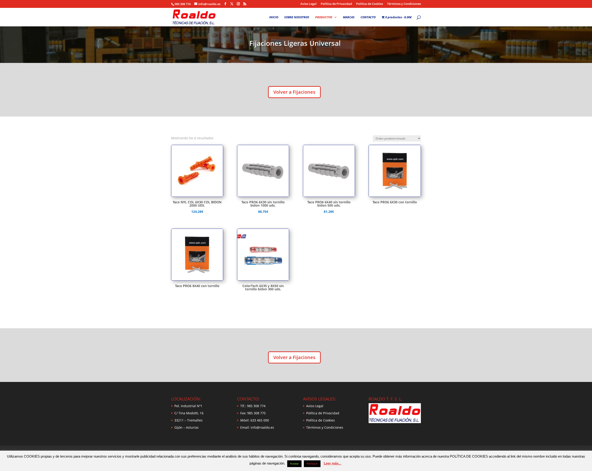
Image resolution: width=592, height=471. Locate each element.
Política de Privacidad (336, 4)
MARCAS (349, 17)
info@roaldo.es (262, 427)
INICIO (273, 17)
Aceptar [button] (294, 463)
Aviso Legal (308, 4)
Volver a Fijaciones (294, 92)
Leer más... (332, 463)
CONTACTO (368, 17)
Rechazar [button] (312, 463)
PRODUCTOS (323, 17)
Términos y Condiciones (404, 4)
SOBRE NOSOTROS (296, 17)
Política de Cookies (369, 4)
